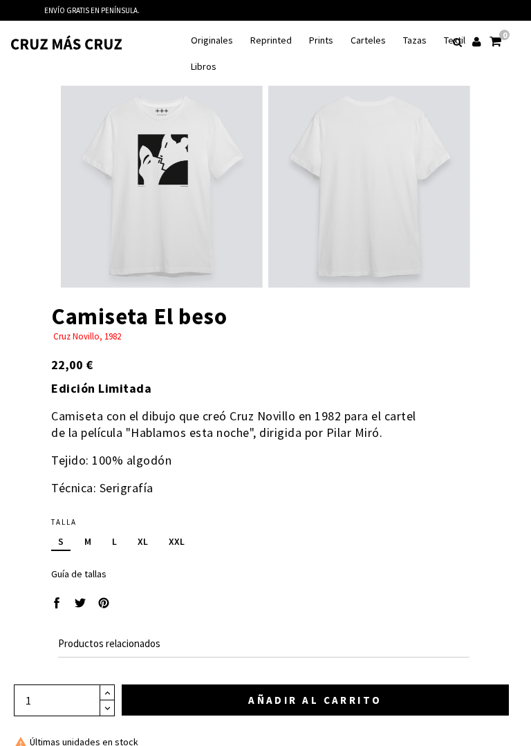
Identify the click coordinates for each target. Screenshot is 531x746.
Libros (203, 67)
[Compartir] (56, 604)
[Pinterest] (103, 604)
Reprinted (271, 40)
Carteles (368, 40)
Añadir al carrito (315, 700)
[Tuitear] (80, 604)
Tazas (415, 40)
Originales (212, 40)
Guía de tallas (78, 574)
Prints (321, 40)
